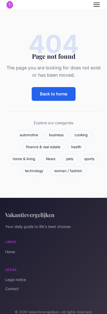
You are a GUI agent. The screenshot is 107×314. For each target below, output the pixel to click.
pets (69, 159)
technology (34, 171)
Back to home (53, 93)
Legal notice (15, 279)
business (56, 135)
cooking (81, 135)
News (50, 159)
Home (10, 252)
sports (89, 159)
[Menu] (96, 5)
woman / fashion (68, 171)
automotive (29, 135)
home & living (24, 159)
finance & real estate (43, 147)
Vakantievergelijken (30, 214)
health (76, 147)
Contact (12, 288)
